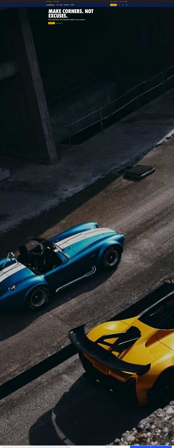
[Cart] (126, 5)
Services (61, 4)
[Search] (119, 5)
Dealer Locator (126, 1)
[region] (87, 447)
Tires (57, 4)
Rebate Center (116, 1)
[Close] (173, 447)
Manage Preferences (108, 446)
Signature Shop (66, 4)
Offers (111, 1)
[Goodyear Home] (50, 5)
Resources (72, 4)
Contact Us (120, 1)
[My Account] (123, 5)
